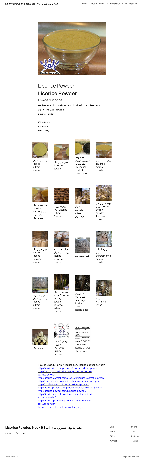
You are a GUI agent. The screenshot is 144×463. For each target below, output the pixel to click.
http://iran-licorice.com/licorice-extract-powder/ (79, 364)
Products (133, 3)
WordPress (135, 457)
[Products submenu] (138, 3)
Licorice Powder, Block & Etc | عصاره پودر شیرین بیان (31, 3)
